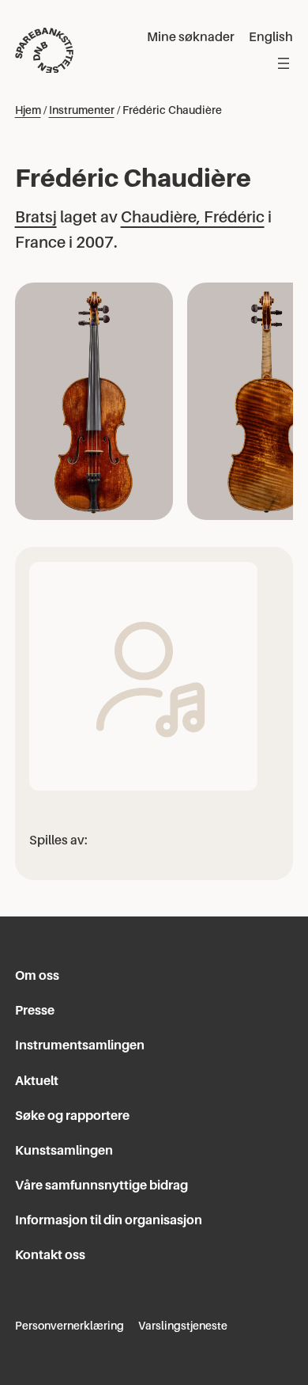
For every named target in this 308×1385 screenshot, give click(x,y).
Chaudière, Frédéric (193, 217)
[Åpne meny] (283, 63)
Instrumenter (82, 110)
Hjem (28, 110)
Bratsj (36, 217)
